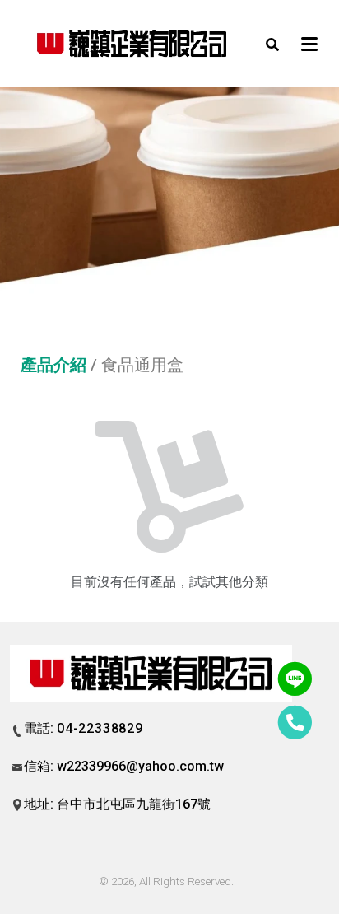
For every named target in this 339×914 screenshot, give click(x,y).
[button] (272, 43)
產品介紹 (53, 364)
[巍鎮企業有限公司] (132, 44)
